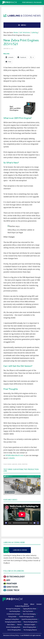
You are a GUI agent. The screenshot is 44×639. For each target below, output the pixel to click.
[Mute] (35, 523)
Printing (25, 464)
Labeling (14, 464)
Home (26, 604)
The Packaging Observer (30, 630)
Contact (39, 604)
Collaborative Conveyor (13, 614)
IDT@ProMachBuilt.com (14, 455)
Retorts (19, 624)
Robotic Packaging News (13, 627)
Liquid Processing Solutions (29, 619)
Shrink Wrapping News (29, 627)
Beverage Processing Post (13, 608)
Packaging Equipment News (13, 622)
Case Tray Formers (28, 611)
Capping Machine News (29, 608)
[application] (21, 514)
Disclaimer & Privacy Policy (11, 635)
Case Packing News (14, 611)
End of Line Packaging (29, 614)
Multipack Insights (29, 624)
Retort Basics (11, 624)
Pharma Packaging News (30, 622)
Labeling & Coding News (12, 619)
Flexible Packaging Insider (26, 616)
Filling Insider (12, 616)
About (32, 604)
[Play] (6, 523)
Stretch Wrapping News (14, 630)
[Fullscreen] (38, 523)
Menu (23, 25)
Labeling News (21, 15)
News (19, 464)
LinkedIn (11, 458)
